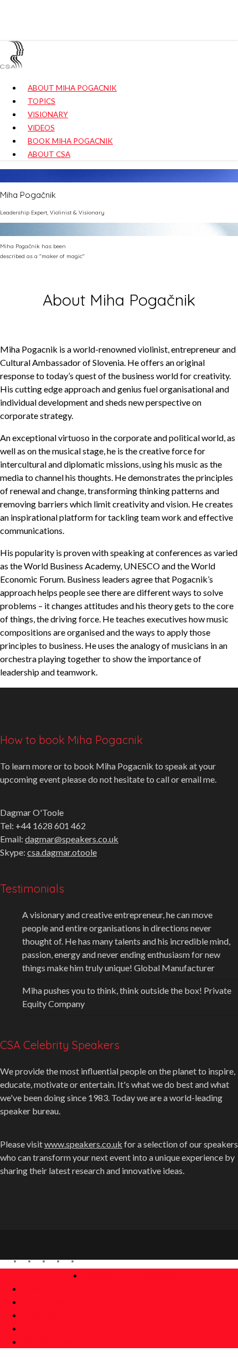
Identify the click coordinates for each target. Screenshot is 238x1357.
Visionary (46, 1301)
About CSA (47, 1341)
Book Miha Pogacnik (73, 1328)
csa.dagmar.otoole (62, 852)
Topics (38, 1288)
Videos (38, 1314)
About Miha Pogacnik (137, 1275)
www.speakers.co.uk (83, 1144)
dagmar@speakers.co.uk (71, 839)
